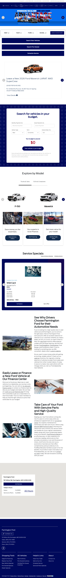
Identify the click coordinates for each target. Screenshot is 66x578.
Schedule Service (58, 256)
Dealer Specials (6, 568)
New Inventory (21, 558)
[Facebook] (3, 548)
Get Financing (33, 237)
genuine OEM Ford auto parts (43, 426)
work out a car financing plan (14, 392)
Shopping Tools (8, 556)
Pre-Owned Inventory (23, 561)
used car (37, 358)
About (51, 556)
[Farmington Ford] (6, 5)
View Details (11, 95)
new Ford (43, 341)
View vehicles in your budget (33, 148)
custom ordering (55, 351)
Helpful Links (38, 556)
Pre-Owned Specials (7, 565)
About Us (51, 561)
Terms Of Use (20, 576)
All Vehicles (22, 556)
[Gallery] (33, 17)
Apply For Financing (7, 558)
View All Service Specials (47, 256)
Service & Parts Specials (39, 565)
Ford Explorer (54, 345)
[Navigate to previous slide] (1, 17)
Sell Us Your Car (37, 561)
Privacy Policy (13, 576)
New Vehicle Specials (7, 563)
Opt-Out (44, 576)
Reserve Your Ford (7, 561)
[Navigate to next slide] (65, 17)
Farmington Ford (6, 576)
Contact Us (8, 533)
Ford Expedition (44, 345)
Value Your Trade (37, 558)
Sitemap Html (32, 576)
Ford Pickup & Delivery (54, 434)
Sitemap (26, 576)
